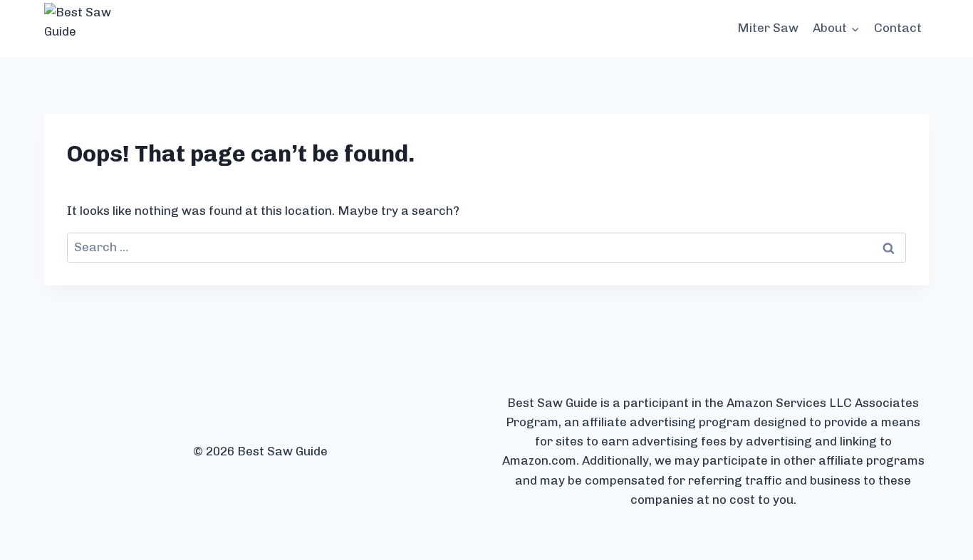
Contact (898, 28)
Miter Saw (767, 28)
